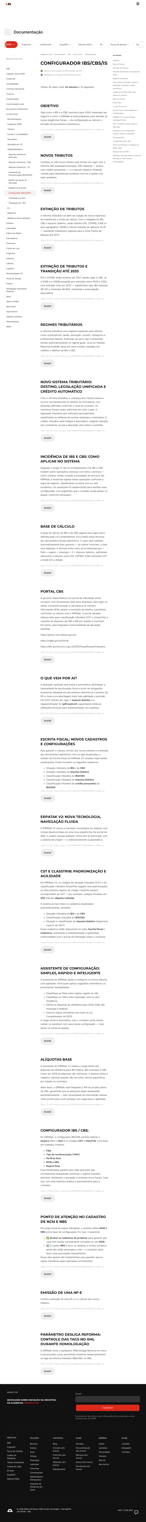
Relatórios (11, 213)
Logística (10, 268)
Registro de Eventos (17, 188)
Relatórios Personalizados (18, 218)
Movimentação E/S (14, 273)
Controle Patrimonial (15, 89)
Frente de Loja (12, 248)
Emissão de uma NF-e (121, 152)
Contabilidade (12, 84)
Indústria (10, 258)
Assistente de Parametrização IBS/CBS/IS (20, 173)
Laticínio (9, 263)
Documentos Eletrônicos (17, 109)
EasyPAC (65, 44)
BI (102, 44)
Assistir (47, 136)
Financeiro (11, 243)
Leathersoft (46, 44)
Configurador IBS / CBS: (122, 141)
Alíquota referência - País (20, 162)
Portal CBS (117, 103)
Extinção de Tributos (121, 68)
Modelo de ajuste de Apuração (18, 181)
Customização (12, 99)
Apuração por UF (15, 144)
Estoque (10, 223)
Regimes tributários (120, 78)
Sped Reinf (11, 306)
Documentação (59, 54)
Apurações (12, 139)
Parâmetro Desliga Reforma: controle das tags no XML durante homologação (127, 159)
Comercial (10, 79)
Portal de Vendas (13, 278)
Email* (78, 1394)
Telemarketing (12, 321)
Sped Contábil (12, 301)
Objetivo (116, 60)
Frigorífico (10, 253)
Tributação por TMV (17, 203)
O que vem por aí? (120, 106)
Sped (8, 296)
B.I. (8, 208)
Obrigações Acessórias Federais (16, 290)
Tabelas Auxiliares (14, 316)
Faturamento (11, 238)
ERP (11, 44)
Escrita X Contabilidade (17, 134)
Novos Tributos (118, 64)
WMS (8, 327)
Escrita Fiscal (12, 114)
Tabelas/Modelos (15, 149)
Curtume (10, 94)
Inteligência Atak (46, 54)
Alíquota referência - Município (18, 155)
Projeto (9, 283)
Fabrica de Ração (13, 233)
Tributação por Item (17, 198)
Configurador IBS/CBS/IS (20, 193)
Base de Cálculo (119, 99)
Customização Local (15, 104)
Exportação (11, 228)
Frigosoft (27, 44)
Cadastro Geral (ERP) (15, 74)
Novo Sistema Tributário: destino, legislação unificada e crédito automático (125, 85)
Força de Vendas (120, 44)
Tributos (11, 129)
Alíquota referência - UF (19, 167)
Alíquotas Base (118, 138)
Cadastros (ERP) (14, 124)
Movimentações (14, 119)
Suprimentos (11, 311)
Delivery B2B (85, 44)
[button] (136, 1512)
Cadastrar (107, 1407)
